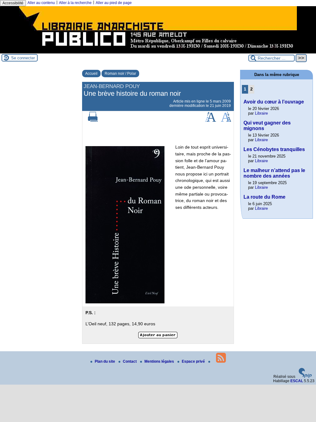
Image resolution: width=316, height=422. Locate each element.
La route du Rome (264, 197)
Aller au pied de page (114, 3)
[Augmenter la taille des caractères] (210, 120)
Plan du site (105, 361)
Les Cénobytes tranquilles (274, 149)
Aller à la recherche (75, 3)
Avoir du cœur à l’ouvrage (273, 101)
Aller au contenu (41, 3)
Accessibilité (12, 3)
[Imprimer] (93, 120)
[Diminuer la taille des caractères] (226, 120)
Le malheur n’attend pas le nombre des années (274, 173)
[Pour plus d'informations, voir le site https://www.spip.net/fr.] (305, 376)
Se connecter (23, 58)
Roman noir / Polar (120, 73)
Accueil (91, 73)
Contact (130, 361)
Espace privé (194, 361)
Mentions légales (159, 361)
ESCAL (296, 381)
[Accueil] (158, 51)
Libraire (261, 113)
